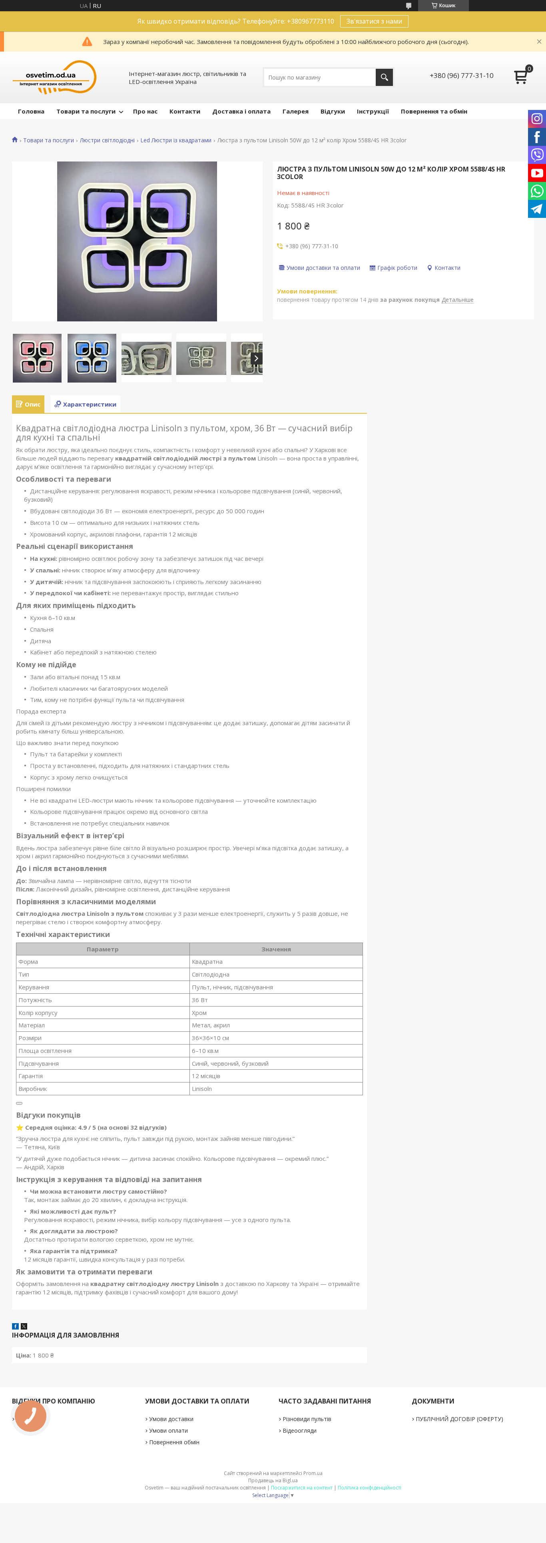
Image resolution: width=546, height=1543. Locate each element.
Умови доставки (171, 1419)
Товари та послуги (86, 111)
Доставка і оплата (241, 111)
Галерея (296, 111)
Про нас (145, 111)
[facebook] (15, 1327)
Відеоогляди (300, 1430)
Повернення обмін (174, 1442)
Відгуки (333, 111)
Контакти (184, 111)
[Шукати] (384, 77)
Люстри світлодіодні (107, 140)
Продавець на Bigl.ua (273, 1480)
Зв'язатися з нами (374, 21)
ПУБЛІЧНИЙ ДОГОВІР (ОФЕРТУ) (459, 1419)
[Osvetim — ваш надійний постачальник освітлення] (55, 77)
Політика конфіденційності (369, 1487)
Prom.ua (313, 1473)
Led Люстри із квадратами (175, 140)
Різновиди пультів (307, 1419)
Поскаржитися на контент (302, 1487)
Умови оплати (168, 1430)
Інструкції (373, 111)
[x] (24, 1327)
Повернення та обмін (434, 111)
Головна (31, 111)
